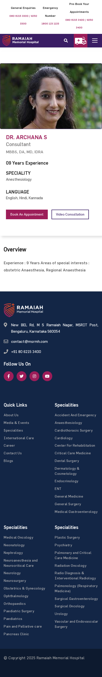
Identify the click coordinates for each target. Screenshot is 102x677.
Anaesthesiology (68, 422)
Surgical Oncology (70, 606)
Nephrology (13, 552)
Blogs (8, 461)
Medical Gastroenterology (76, 511)
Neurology (12, 573)
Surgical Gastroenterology (76, 598)
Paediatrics (13, 618)
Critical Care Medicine (73, 453)
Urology (61, 613)
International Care (19, 438)
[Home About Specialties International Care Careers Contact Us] (98, 40)
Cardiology (64, 438)
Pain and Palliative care (23, 626)
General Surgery (68, 504)
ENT (58, 488)
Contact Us (13, 453)
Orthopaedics (15, 603)
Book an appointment (26, 214)
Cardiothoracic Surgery (74, 430)
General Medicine (69, 496)
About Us (11, 415)
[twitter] (21, 376)
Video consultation (70, 214)
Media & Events (16, 422)
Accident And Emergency (75, 415)
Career (9, 445)
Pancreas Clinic (16, 634)
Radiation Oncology (70, 565)
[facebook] (9, 376)
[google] (34, 376)
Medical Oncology (18, 537)
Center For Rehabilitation (75, 445)
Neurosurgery (15, 580)
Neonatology (14, 545)
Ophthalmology (16, 596)
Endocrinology (66, 481)
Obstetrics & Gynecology (24, 588)
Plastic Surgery (67, 537)
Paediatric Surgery (19, 611)
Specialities (13, 430)
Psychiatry (63, 545)
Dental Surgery (67, 461)
